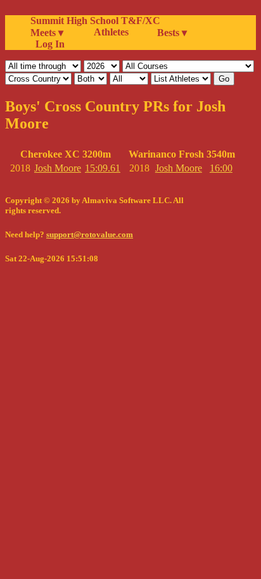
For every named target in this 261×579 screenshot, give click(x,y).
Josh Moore (57, 168)
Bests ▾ (172, 32)
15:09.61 (102, 168)
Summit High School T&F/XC (95, 20)
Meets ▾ (46, 32)
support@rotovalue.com (89, 234)
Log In (47, 44)
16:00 (221, 168)
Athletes (111, 32)
